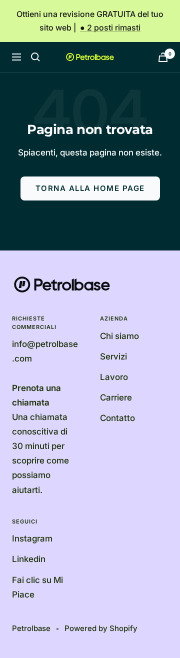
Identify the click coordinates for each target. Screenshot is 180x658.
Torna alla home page (90, 188)
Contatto (117, 418)
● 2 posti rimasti (110, 27)
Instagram (32, 539)
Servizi (113, 357)
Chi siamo (119, 336)
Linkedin (29, 559)
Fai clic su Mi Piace (37, 587)
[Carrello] (163, 57)
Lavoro (114, 377)
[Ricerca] (35, 57)
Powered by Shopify (101, 628)
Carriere (116, 397)
